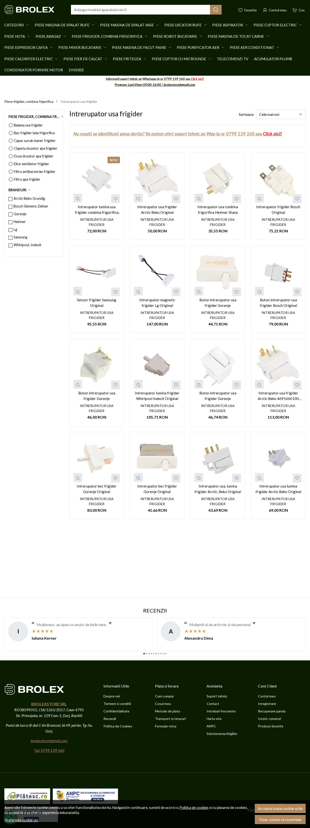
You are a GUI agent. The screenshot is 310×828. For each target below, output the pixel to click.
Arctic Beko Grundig (29, 198)
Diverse (76, 70)
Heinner (20, 222)
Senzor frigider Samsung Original (96, 303)
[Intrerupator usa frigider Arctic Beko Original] (157, 180)
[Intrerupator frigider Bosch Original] (278, 180)
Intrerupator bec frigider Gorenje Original (96, 489)
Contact (213, 704)
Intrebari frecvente (221, 711)
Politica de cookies (194, 808)
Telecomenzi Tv (232, 59)
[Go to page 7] (158, 653)
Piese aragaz (48, 36)
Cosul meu (163, 704)
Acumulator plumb (273, 59)
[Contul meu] (274, 10)
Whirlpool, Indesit (27, 245)
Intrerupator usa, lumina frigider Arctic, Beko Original (217, 489)
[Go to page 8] (161, 653)
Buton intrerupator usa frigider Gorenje (217, 303)
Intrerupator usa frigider (97, 222)
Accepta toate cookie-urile (280, 808)
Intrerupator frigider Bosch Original (278, 209)
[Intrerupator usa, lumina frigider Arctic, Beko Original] (217, 459)
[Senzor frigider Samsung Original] (96, 273)
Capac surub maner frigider (35, 141)
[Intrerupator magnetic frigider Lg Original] (157, 273)
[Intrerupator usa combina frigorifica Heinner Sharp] (217, 180)
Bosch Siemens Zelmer (31, 206)
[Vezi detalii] (78, 198)
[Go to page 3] (149, 653)
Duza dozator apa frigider (34, 156)
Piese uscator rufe (183, 25)
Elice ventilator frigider (31, 164)
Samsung (20, 237)
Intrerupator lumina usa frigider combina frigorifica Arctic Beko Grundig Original (96, 210)
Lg (15, 229)
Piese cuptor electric (275, 25)
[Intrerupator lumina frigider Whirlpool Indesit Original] (157, 366)
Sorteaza (246, 114)
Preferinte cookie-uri (21, 820)
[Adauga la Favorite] (115, 199)
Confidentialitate (116, 711)
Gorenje (20, 214)
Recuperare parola (272, 711)
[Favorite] (247, 10)
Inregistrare (267, 704)
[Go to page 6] (156, 653)
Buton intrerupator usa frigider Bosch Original (278, 303)
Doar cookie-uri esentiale (280, 819)
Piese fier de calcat (82, 59)
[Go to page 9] (163, 653)
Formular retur (166, 726)
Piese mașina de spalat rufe (62, 25)
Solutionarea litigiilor (222, 734)
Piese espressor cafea (26, 47)
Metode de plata (167, 711)
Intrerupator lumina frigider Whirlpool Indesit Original (157, 396)
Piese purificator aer (198, 47)
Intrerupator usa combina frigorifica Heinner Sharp (217, 209)
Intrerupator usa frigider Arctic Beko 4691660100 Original (278, 396)
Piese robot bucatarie (175, 36)
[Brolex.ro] (29, 9)
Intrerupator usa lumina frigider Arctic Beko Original (278, 489)
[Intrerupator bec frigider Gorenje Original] (96, 459)
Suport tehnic (217, 696)
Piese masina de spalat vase (127, 25)
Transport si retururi (170, 719)
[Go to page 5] (154, 653)
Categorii (14, 25)
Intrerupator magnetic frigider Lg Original (157, 303)
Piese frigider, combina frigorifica (107, 36)
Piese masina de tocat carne (236, 36)
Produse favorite (270, 726)
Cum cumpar (164, 696)
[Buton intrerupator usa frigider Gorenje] (217, 273)
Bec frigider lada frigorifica (34, 133)
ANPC (211, 726)
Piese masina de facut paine (139, 47)
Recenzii (109, 719)
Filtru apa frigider (27, 179)
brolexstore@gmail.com (49, 740)
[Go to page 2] (146, 653)
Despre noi (111, 696)
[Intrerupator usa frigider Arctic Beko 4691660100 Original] (278, 366)
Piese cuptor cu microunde (179, 59)
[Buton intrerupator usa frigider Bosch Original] (278, 273)
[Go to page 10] (166, 653)
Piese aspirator (227, 25)
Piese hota (14, 36)
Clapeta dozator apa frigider (35, 148)
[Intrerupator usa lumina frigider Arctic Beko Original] (278, 459)
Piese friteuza (127, 59)
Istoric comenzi (269, 719)
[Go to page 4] (151, 653)
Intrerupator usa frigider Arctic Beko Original (157, 209)
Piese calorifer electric (28, 59)
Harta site (214, 719)
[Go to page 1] (144, 653)
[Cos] (298, 10)
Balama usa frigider (28, 125)
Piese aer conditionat (252, 47)
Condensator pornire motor (33, 70)
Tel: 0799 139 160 (49, 750)
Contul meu (267, 696)
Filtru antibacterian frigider (34, 172)
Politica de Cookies (117, 726)
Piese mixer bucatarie (79, 47)
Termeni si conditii (117, 704)
